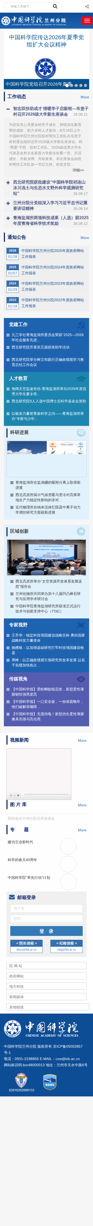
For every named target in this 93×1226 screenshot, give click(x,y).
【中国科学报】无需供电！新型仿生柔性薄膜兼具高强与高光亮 (48, 716)
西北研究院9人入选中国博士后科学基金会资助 (49, 401)
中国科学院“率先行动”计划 (29, 877)
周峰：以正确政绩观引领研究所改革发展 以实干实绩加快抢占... (48, 662)
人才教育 (18, 378)
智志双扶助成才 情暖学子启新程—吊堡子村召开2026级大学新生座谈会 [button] (51, 111)
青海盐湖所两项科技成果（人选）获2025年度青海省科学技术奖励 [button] (51, 221)
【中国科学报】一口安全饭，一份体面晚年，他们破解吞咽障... (48, 704)
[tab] (46, 111)
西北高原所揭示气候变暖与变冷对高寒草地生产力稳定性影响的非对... (48, 497)
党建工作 (18, 324)
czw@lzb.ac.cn (68, 1059)
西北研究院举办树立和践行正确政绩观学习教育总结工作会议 (48, 362)
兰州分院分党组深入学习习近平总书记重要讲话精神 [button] (50, 206)
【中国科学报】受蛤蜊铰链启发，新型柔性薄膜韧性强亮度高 (48, 691)
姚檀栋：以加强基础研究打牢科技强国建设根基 (48, 650)
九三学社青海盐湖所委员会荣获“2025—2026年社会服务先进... (48, 337)
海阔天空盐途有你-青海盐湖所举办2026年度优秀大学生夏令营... (49, 391)
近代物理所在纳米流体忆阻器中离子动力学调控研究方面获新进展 (48, 509)
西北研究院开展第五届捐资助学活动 (40, 347)
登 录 (46, 931)
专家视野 (18, 624)
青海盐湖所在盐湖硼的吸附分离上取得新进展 (48, 485)
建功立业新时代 (20, 842)
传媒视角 (18, 678)
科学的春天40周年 (22, 860)
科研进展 (19, 432)
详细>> (78, 170)
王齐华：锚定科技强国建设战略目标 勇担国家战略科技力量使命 (48, 637)
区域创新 (19, 531)
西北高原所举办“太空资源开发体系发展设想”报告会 (49, 583)
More (85, 97)
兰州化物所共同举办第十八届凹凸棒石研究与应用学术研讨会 (48, 596)
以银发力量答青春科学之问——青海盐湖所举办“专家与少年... (48, 416)
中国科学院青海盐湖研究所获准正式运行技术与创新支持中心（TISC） (48, 608)
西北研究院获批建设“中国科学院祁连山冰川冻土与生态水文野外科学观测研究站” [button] (50, 188)
